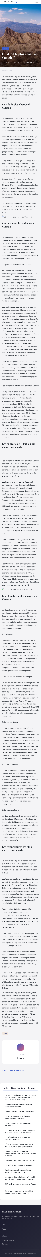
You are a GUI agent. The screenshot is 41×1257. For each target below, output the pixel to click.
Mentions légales (8, 1240)
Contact (5, 1244)
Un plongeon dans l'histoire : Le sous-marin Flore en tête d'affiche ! (18, 1171)
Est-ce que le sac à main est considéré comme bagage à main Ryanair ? (19, 1192)
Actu (6, 48)
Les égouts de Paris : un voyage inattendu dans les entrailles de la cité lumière (20, 1131)
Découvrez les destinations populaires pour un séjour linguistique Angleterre (19, 1145)
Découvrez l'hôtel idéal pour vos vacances (20, 1160)
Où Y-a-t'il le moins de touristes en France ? (20, 1185)
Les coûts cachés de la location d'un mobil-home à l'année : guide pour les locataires (20, 1178)
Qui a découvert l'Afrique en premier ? (19, 1165)
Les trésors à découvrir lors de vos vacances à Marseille (17, 1138)
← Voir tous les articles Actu (13, 1070)
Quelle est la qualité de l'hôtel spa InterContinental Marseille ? (17, 1117)
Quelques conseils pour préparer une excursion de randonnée (18, 1105)
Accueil (4, 70)
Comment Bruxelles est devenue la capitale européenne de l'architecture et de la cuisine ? (20, 1153)
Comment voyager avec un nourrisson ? (19, 1111)
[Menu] (37, 2)
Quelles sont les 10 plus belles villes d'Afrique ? (18, 1124)
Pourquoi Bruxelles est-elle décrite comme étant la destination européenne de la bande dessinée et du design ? (20, 1097)
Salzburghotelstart (11, 1211)
